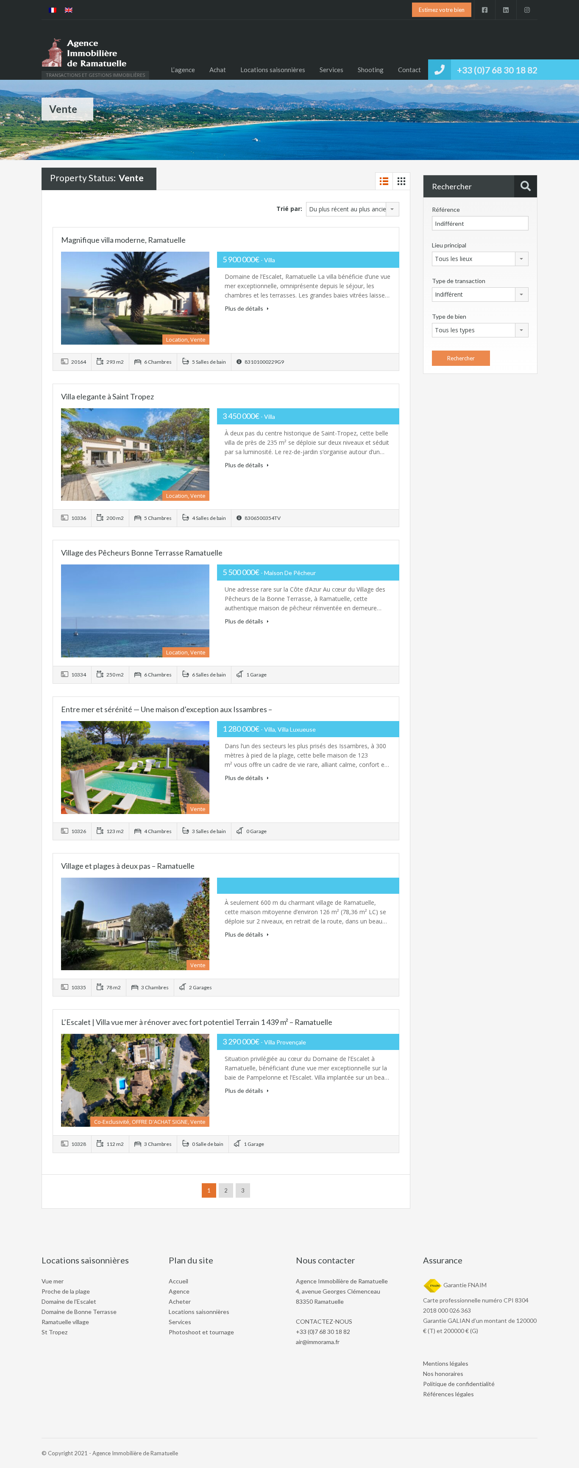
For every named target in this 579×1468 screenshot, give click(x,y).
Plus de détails (244, 308)
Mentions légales (445, 1363)
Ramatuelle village (65, 1321)
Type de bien (449, 316)
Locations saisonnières (272, 69)
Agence (179, 1291)
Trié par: (289, 209)
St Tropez (54, 1332)
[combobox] (352, 209)
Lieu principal (449, 245)
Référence (446, 209)
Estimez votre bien (442, 9)
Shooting (371, 69)
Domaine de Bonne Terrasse (79, 1311)
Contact (409, 69)
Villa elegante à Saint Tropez (107, 396)
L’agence (183, 69)
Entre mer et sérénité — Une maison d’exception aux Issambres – (166, 709)
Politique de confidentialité (459, 1383)
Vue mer (53, 1281)
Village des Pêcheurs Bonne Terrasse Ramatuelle (142, 552)
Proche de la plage (66, 1291)
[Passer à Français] (53, 10)
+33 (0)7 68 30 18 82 (497, 70)
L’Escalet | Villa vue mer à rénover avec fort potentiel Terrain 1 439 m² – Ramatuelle (196, 1022)
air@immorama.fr (318, 1341)
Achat (217, 69)
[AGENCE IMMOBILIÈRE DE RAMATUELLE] (84, 54)
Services (331, 69)
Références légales (448, 1394)
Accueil (178, 1281)
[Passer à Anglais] (69, 10)
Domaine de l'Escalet (69, 1301)
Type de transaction (458, 280)
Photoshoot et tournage (201, 1332)
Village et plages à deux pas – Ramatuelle (128, 865)
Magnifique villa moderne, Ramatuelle (123, 239)
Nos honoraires (443, 1373)
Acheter (180, 1301)
